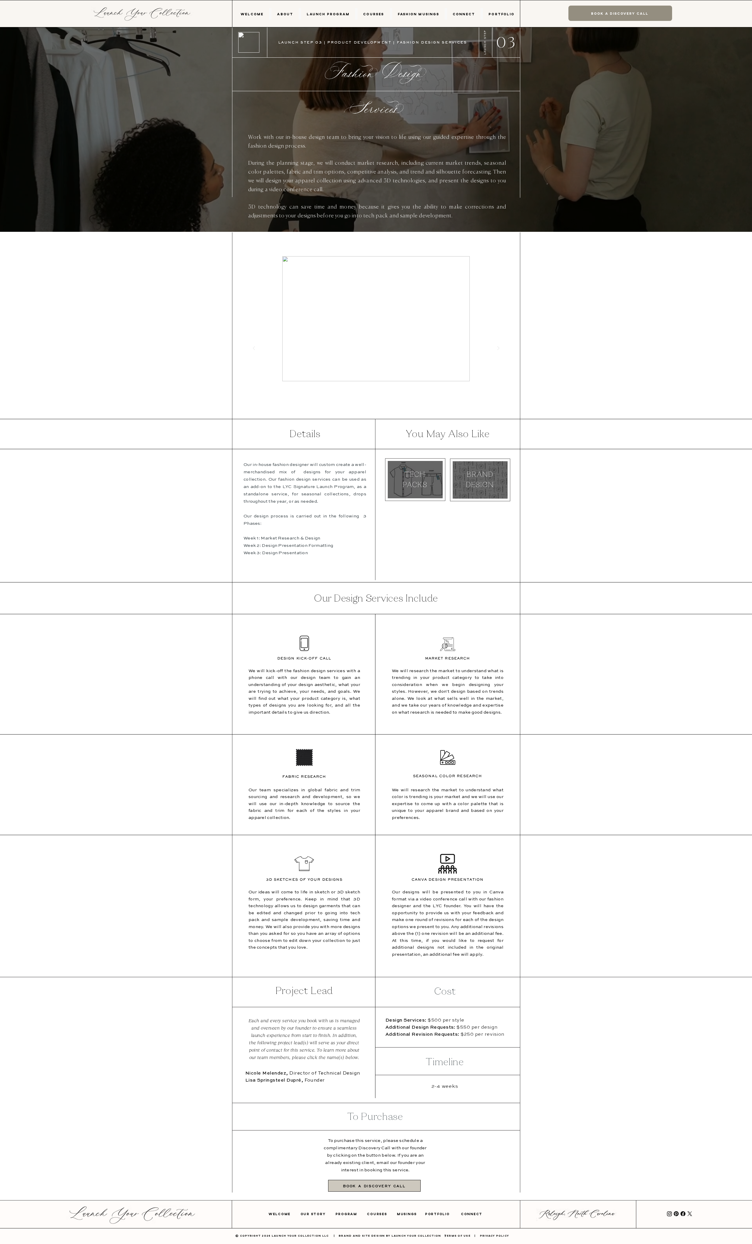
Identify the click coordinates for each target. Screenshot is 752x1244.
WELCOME (284, 1214)
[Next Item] (498, 348)
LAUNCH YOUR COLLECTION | (421, 1235)
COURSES (382, 1214)
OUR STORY (318, 1214)
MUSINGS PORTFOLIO (429, 1214)
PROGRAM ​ (351, 1214)
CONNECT (471, 1214)
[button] (285, 14)
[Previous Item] (254, 348)
